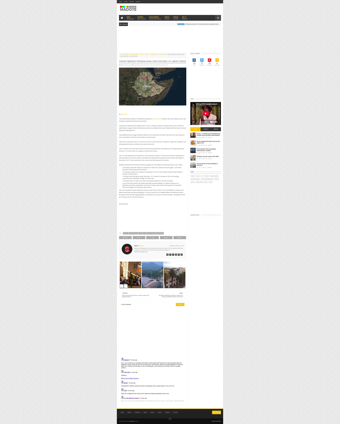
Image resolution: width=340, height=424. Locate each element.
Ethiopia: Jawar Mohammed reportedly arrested (214, 24)
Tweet (126, 237)
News (130, 17)
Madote (132, 421)
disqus (180, 304)
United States (162, 54)
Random (216, 129)
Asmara (193, 176)
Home (120, 1)
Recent (195, 129)
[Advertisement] (170, 40)
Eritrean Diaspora (195, 179)
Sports (210, 182)
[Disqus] (152, 331)
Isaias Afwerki (199, 182)
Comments (206, 129)
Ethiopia (197, 24)
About (125, 1)
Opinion (141, 17)
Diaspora (137, 412)
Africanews (124, 114)
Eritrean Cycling (214, 176)
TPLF (146, 54)
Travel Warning (153, 54)
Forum (175, 17)
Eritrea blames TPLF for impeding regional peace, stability (206, 149)
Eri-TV (185, 17)
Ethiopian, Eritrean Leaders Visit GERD (208, 156)
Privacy (213, 421)
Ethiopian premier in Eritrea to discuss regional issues (175, 24)
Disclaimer (218, 421)
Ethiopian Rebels (134, 54)
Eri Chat (175, 412)
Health (192, 182)
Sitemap (132, 1)
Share (139, 237)
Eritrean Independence (207, 179)
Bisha (197, 176)
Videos (167, 17)
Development (155, 17)
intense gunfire (157, 119)
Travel (145, 412)
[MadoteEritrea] (167, 255)
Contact (138, 1)
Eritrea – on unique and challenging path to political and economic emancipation (208, 134)
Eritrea (207, 176)
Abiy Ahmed (154, 24)
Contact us (217, 412)
